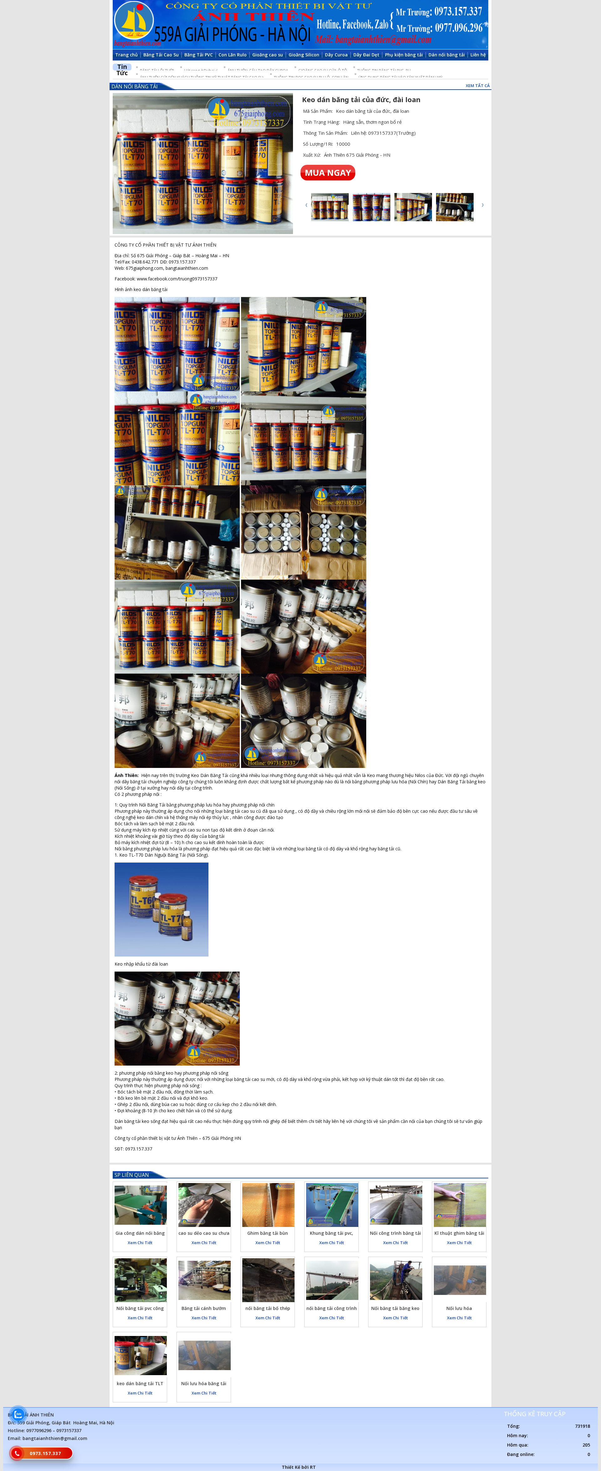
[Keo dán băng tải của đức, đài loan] (203, 164)
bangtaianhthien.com (187, 268)
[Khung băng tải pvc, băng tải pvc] (332, 1205)
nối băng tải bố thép (267, 1308)
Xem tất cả (478, 85)
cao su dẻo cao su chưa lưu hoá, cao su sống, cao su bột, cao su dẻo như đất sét (203, 1234)
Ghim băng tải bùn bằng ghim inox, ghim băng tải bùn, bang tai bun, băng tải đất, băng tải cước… (267, 1234)
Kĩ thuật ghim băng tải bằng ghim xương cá (459, 1234)
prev (306, 205)
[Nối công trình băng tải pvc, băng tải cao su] (396, 1205)
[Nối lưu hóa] (460, 1280)
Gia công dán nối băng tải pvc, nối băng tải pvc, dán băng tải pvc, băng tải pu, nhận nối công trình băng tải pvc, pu (140, 1234)
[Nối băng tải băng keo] (396, 1280)
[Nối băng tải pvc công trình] (140, 1280)
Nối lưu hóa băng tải (203, 1383)
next (482, 205)
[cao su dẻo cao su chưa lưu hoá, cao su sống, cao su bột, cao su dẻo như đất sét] (204, 1205)
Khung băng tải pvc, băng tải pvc (331, 1234)
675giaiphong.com (144, 268)
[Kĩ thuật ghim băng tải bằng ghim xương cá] (460, 1205)
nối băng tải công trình (331, 1308)
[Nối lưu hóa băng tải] (204, 1355)
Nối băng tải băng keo (395, 1308)
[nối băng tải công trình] (332, 1280)
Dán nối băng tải (134, 86)
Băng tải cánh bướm (204, 1308)
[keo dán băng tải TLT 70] (140, 1355)
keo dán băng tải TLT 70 (140, 1384)
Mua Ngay (328, 172)
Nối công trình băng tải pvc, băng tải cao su (395, 1234)
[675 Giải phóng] (300, 24)
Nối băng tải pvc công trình (140, 1309)
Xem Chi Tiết (140, 1242)
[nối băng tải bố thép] (268, 1280)
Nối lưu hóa (459, 1308)
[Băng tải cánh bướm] (204, 1280)
